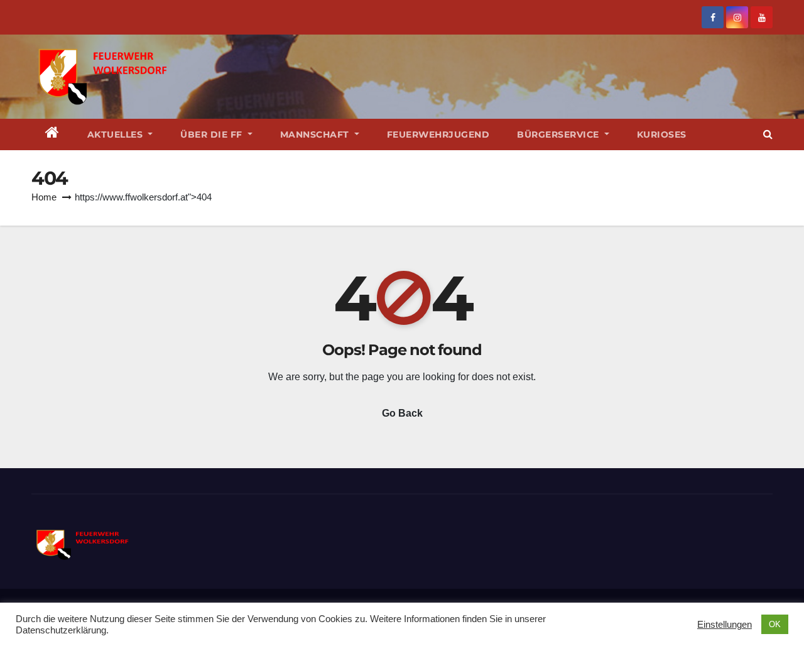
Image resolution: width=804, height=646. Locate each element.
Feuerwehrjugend (438, 134)
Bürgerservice (559, 134)
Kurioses (662, 134)
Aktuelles (116, 134)
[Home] (52, 134)
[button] (768, 134)
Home (44, 197)
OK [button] (775, 624)
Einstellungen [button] (724, 625)
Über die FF (212, 134)
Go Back (402, 413)
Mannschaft (316, 134)
